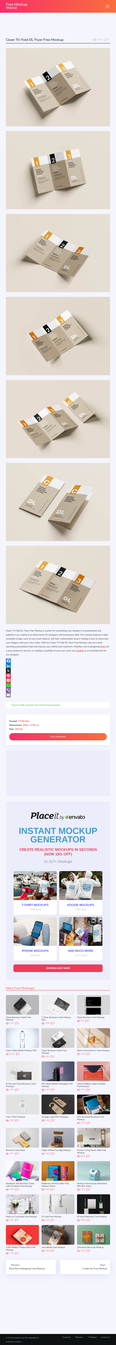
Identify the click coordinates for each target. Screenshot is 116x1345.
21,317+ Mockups (58, 861)
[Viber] (58, 690)
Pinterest (79, 1337)
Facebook (67, 1337)
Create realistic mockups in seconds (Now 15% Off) (58, 851)
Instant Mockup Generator (58, 835)
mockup (80, 650)
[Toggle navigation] (107, 6)
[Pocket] (58, 680)
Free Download (58, 736)
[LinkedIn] (58, 665)
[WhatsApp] (58, 685)
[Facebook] (58, 661)
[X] (58, 670)
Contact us (105, 1337)
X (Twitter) (92, 1337)
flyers (103, 646)
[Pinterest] (58, 675)
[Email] (58, 695)
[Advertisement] (61, 25)
